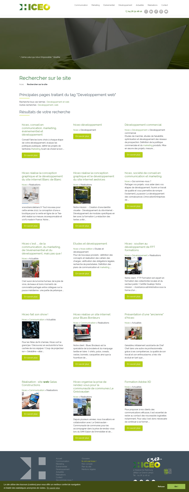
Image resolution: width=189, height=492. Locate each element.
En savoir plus (31, 155)
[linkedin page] (151, 12)
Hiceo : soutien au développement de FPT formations (140, 247)
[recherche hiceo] (146, 12)
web (56, 105)
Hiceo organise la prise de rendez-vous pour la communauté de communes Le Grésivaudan (93, 386)
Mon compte (87, 464)
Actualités (60, 472)
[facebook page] (156, 12)
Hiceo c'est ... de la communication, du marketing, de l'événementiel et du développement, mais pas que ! (42, 248)
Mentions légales (89, 469)
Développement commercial (143, 124)
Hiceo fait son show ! (35, 314)
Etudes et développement (90, 243)
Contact (59, 477)
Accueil (59, 459)
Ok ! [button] (176, 486)
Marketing (35, 149)
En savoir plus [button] (53, 488)
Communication (36, 319)
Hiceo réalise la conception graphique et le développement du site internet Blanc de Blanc (42, 176)
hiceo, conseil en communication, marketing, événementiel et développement (39, 129)
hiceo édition (86, 249)
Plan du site (86, 467)
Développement (139, 130)
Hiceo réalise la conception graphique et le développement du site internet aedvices (93, 176)
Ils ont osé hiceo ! (89, 461)
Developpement (45, 105)
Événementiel (61, 467)
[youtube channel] (166, 12)
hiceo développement (87, 124)
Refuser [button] (161, 486)
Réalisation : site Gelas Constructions (39, 383)
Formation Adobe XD (138, 381)
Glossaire (85, 459)
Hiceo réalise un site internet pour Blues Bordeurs (91, 316)
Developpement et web (58, 102)
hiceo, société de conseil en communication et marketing (143, 174)
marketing (148, 145)
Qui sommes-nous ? (64, 480)
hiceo (21, 84)
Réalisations (61, 475)
